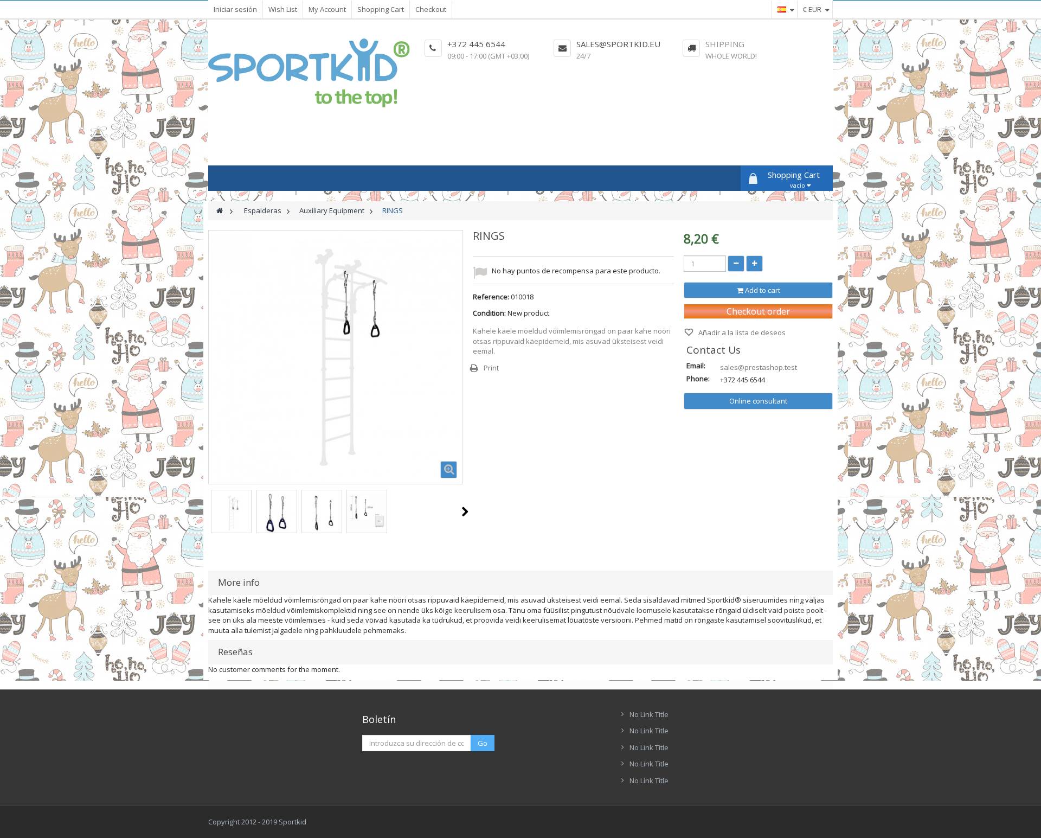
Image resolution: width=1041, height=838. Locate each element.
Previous (209, 511)
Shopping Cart (380, 9)
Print (491, 368)
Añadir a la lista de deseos (741, 332)
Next (464, 511)
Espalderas (262, 210)
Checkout (430, 9)
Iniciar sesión (235, 9)
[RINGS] (231, 513)
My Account (327, 9)
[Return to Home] (219, 211)
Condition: (489, 313)
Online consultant (758, 401)
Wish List (282, 9)
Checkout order (758, 311)
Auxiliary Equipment (331, 210)
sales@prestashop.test (758, 367)
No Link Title (649, 714)
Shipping (724, 44)
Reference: (491, 297)
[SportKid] (309, 73)
